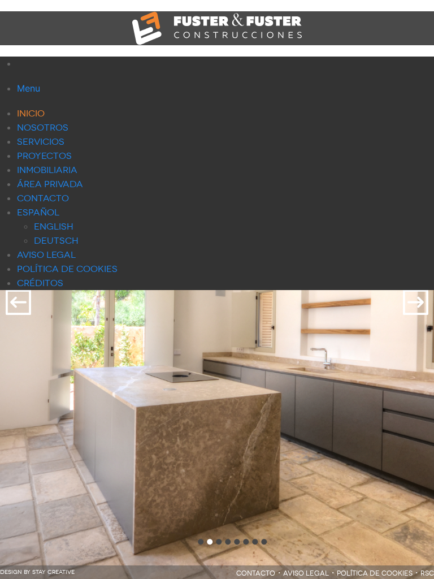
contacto (43, 198)
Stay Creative (53, 572)
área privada (50, 184)
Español (38, 212)
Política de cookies (67, 268)
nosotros (42, 127)
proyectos (44, 155)
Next (415, 302)
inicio (31, 113)
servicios (40, 141)
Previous (18, 302)
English (53, 226)
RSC (427, 573)
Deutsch (56, 240)
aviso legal (46, 254)
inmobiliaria (47, 170)
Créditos (40, 283)
